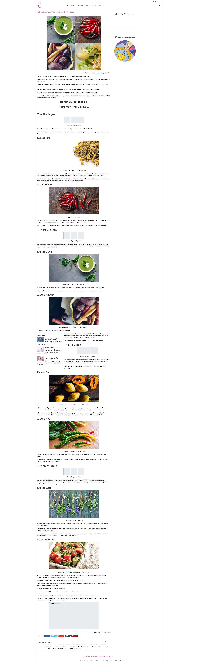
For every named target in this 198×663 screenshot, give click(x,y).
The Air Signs (72, 344)
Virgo (71, 241)
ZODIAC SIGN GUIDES (77, 6)
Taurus (68, 241)
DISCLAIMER (99, 656)
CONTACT (92, 656)
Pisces (79, 477)
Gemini (82, 356)
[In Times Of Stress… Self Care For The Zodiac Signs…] (40, 349)
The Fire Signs (46, 114)
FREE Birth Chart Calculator (126, 37)
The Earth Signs (47, 229)
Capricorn (78, 241)
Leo (71, 125)
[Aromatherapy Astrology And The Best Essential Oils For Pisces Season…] (40, 358)
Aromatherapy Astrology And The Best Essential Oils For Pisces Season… (52, 358)
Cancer (69, 477)
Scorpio (73, 477)
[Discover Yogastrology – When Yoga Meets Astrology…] (40, 339)
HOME (86, 656)
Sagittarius (78, 125)
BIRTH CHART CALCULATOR (94, 6)
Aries (68, 125)
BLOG (106, 6)
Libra (85, 356)
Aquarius (92, 356)
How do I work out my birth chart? (49, 95)
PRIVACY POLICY (108, 656)
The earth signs (41, 244)
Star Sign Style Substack (125, 14)
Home (39, 1)
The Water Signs (47, 465)
